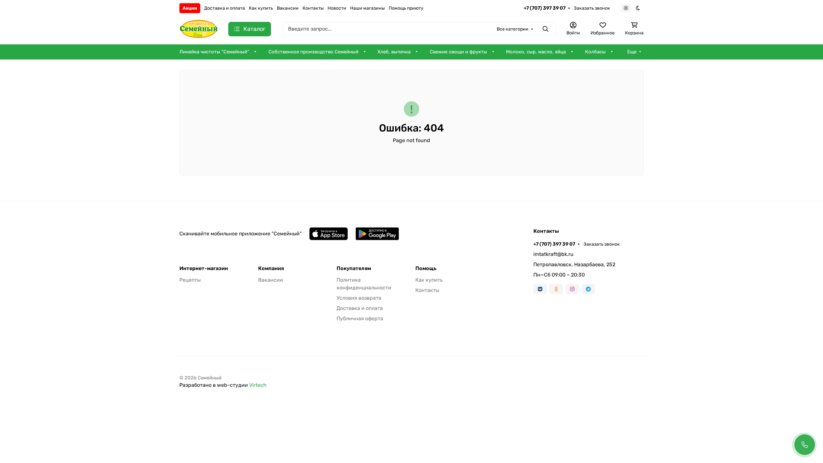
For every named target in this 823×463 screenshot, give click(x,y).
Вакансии (288, 8)
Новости (337, 8)
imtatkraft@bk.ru (553, 254)
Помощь (426, 268)
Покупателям (354, 268)
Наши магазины (367, 8)
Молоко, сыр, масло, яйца (536, 52)
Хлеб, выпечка (394, 52)
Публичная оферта (360, 318)
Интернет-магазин (203, 268)
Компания (271, 268)
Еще (632, 52)
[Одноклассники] (556, 289)
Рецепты (190, 280)
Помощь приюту (406, 8)
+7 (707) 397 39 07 (544, 8)
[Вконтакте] (540, 289)
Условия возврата (359, 298)
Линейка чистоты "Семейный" (214, 52)
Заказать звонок (592, 8)
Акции (190, 8)
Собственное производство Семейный (313, 52)
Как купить (261, 8)
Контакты (313, 8)
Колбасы (595, 52)
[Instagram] (572, 289)
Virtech (258, 385)
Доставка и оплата (224, 8)
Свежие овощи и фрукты (458, 52)
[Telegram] (588, 289)
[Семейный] (198, 28)
